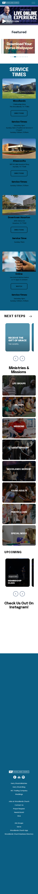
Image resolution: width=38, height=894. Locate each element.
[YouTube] (19, 777)
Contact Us (19, 805)
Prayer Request (19, 809)
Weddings (19, 794)
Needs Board (19, 812)
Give (19, 816)
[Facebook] (14, 777)
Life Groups (19, 823)
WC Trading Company (19, 791)
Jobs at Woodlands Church (19, 801)
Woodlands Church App (19, 830)
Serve (19, 827)
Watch (19, 286)
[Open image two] (19, 46)
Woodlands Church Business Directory (19, 834)
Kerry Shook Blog (19, 787)
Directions (19, 113)
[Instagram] (23, 777)
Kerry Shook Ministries (19, 783)
